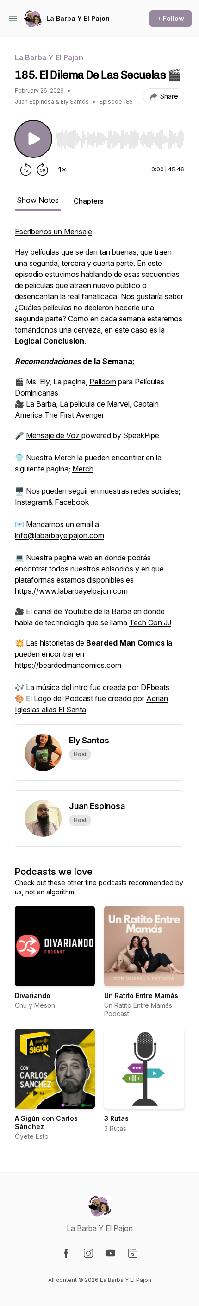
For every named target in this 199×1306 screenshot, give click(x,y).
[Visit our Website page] (132, 1253)
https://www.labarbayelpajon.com (72, 591)
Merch (82, 468)
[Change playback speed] (62, 169)
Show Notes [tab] (38, 200)
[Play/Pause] (33, 138)
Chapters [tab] (89, 201)
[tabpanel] (99, 475)
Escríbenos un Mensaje (53, 231)
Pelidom (102, 381)
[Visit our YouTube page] (110, 1253)
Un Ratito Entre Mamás (141, 995)
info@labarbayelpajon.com (59, 535)
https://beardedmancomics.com (68, 665)
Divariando (32, 995)
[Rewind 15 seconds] (25, 169)
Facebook (72, 502)
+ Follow (170, 18)
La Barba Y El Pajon (78, 18)
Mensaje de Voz (53, 435)
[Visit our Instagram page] (88, 1253)
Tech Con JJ (150, 622)
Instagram (31, 502)
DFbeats (155, 687)
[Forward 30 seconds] (42, 169)
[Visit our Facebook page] (66, 1253)
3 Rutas (116, 1118)
